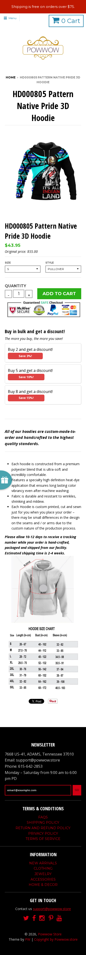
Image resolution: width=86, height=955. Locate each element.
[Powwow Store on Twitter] (26, 918)
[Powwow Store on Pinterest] (51, 918)
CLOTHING (43, 868)
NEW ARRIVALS (43, 863)
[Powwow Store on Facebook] (34, 918)
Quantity (15, 286)
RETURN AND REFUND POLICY (43, 828)
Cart (70, 21)
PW (27, 939)
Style (49, 262)
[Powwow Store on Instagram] (42, 918)
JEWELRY (43, 874)
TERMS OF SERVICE (43, 839)
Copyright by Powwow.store (56, 939)
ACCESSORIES (43, 879)
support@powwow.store (52, 908)
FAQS (43, 817)
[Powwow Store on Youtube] (60, 918)
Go (77, 790)
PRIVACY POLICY (43, 833)
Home (11, 77)
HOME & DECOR (43, 885)
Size (8, 262)
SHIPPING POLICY (43, 822)
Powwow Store (50, 934)
